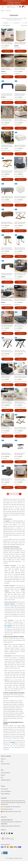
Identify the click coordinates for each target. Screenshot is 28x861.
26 (17, 493)
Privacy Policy (4, 789)
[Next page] (20, 494)
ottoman (7, 521)
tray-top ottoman (10, 603)
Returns (3, 775)
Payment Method (5, 793)
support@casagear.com (7, 819)
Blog (2, 761)
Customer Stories (5, 763)
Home (2, 10)
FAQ (2, 777)
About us (3, 759)
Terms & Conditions (6, 791)
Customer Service (5, 772)
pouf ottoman (8, 625)
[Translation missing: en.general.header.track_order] (20, 7)
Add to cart (7, 51)
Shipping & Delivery (6, 780)
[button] (2, 6)
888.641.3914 (4, 823)
